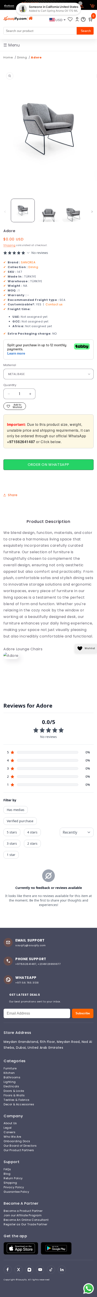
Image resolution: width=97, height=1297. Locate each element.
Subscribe (83, 1013)
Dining (22, 57)
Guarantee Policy (16, 1191)
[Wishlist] (70, 19)
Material (9, 365)
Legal (8, 1127)
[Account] (77, 19)
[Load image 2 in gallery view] (48, 210)
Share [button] (13, 495)
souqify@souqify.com (30, 945)
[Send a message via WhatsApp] (88, 1288)
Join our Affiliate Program (23, 1215)
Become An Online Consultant (26, 1220)
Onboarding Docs (17, 1141)
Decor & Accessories (19, 1104)
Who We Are (12, 1136)
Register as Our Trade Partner (25, 1224)
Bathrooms (12, 1077)
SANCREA (28, 262)
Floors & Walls (14, 1095)
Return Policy (13, 1178)
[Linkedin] (62, 1270)
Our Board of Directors (20, 1145)
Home (8, 57)
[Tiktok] (51, 1270)
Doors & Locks (14, 1091)
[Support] (83, 19)
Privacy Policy (14, 1187)
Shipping (9, 245)
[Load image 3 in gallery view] (74, 210)
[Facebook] (8, 1270)
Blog (7, 1174)
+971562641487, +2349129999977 (37, 964)
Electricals (11, 1086)
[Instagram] (29, 1270)
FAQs (7, 1169)
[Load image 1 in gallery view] (23, 210)
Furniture (10, 1068)
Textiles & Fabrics (17, 1100)
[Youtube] (40, 1270)
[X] (18, 1270)
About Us (10, 1123)
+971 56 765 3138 (27, 982)
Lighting (10, 1082)
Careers (9, 1132)
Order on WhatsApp (48, 464)
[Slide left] (5, 212)
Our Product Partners (19, 1150)
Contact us (54, 304)
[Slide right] (92, 212)
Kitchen (9, 1073)
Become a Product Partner (23, 1211)
